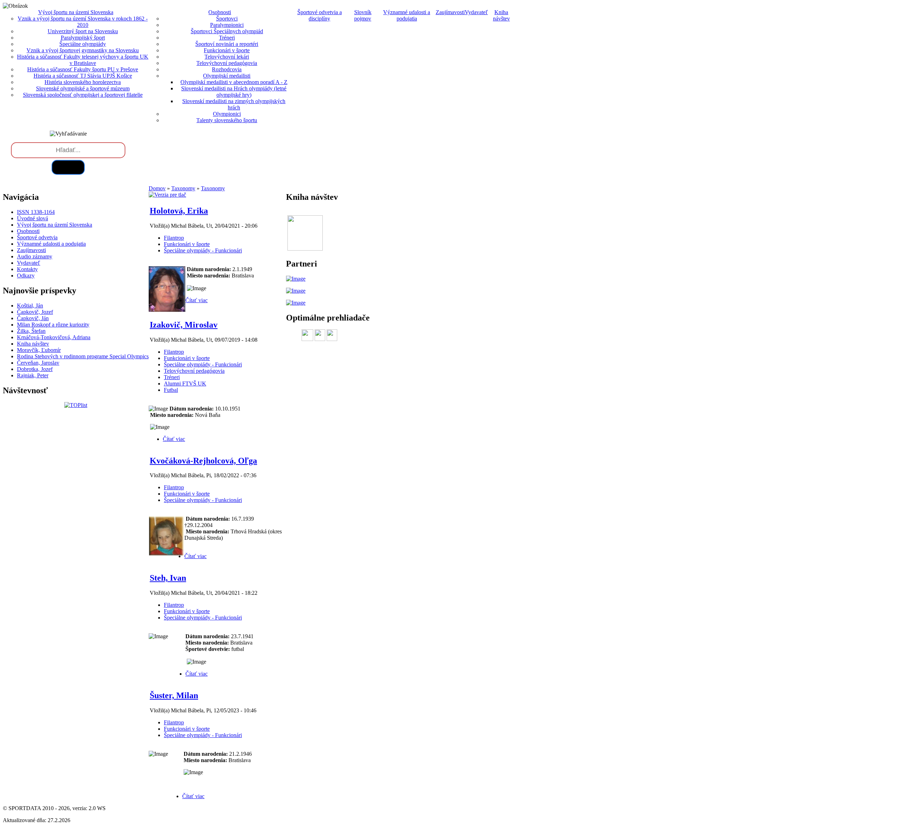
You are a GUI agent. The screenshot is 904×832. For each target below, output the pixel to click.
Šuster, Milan (174, 695)
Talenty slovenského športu (226, 120)
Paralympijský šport (83, 38)
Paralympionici (227, 25)
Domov (157, 188)
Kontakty (27, 269)
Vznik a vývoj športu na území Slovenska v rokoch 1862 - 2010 (83, 22)
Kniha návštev (501, 15)
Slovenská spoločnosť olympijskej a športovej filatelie (83, 95)
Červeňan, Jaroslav (38, 363)
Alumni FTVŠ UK (185, 384)
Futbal (171, 390)
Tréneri (227, 38)
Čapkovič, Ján (33, 318)
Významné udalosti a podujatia (406, 15)
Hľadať (68, 167)
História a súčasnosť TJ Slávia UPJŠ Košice (83, 76)
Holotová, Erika (179, 210)
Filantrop (174, 238)
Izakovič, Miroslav (184, 324)
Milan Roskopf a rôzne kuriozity (53, 325)
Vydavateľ (476, 12)
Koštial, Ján (30, 306)
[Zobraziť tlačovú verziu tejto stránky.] (167, 195)
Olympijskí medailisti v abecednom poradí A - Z (233, 82)
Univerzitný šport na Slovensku (83, 31)
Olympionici (227, 114)
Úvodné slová (32, 218)
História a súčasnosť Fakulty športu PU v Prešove (82, 69)
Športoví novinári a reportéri (226, 44)
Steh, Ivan (168, 577)
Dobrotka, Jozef (35, 369)
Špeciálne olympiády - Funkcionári (203, 250)
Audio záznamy (34, 256)
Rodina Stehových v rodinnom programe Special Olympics (83, 356)
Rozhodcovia (227, 69)
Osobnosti (28, 231)
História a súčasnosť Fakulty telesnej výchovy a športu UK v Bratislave (82, 60)
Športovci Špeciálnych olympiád (227, 31)
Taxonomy (183, 188)
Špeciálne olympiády (82, 44)
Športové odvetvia (37, 237)
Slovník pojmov (362, 15)
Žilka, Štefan (31, 331)
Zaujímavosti (450, 12)
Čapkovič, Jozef (35, 312)
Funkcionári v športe (227, 50)
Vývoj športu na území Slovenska (54, 225)
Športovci (227, 19)
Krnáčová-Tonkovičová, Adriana (53, 337)
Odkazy (26, 276)
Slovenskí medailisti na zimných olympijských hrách (233, 104)
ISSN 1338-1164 (36, 212)
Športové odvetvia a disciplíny (319, 15)
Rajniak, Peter (32, 375)
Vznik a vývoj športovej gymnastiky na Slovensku (82, 50)
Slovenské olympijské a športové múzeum (83, 88)
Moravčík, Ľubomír (39, 350)
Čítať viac (196, 300)
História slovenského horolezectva (82, 82)
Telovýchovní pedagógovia (226, 63)
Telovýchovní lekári (226, 57)
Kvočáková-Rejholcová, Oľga (203, 460)
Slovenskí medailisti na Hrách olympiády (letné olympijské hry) (233, 91)
